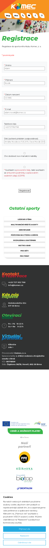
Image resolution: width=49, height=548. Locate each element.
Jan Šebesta (25, 437)
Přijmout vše (24, 529)
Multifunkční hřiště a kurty (24, 225)
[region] (24, 520)
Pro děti (24, 251)
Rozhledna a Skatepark (24, 240)
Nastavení (24, 536)
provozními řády (23, 170)
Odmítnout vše (24, 542)
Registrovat (24, 191)
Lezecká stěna (24, 219)
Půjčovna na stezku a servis (24, 235)
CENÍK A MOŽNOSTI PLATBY (25, 431)
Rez (16, 15)
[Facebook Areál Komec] (35, 15)
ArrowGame (24, 230)
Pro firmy (24, 256)
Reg (8, 15)
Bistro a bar (24, 245)
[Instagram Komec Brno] (41, 15)
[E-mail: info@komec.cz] (29, 15)
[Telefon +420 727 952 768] (23, 15)
